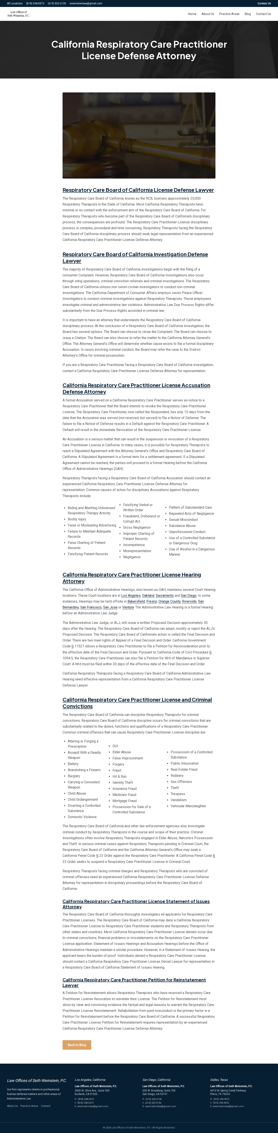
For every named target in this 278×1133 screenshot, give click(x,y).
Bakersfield (136, 601)
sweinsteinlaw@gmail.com (86, 3)
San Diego (189, 595)
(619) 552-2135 (57, 3)
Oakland (148, 595)
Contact (45, 1106)
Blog (248, 14)
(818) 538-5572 (35, 3)
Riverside (189, 601)
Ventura (128, 607)
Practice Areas (229, 14)
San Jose (110, 607)
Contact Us (264, 3)
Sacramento (165, 595)
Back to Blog (77, 1045)
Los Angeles (131, 595)
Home (192, 14)
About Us (208, 14)
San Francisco (91, 607)
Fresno (151, 601)
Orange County (169, 601)
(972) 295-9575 (221, 1099)
